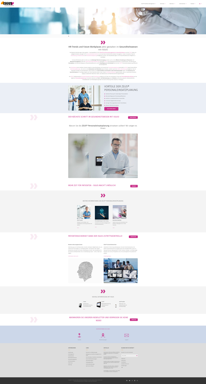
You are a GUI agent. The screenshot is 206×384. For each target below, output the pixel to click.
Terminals (162, 3)
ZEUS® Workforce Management (148, 3)
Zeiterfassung (74, 55)
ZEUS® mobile (80, 220)
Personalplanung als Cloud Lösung (101, 220)
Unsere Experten (133, 117)
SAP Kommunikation (71, 361)
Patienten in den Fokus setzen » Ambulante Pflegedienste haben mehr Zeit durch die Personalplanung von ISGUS (111, 367)
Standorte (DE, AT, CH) (125, 363)
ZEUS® (120, 63)
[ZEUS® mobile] (85, 212)
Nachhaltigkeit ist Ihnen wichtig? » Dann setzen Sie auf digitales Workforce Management (112, 371)
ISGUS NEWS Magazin (89, 360)
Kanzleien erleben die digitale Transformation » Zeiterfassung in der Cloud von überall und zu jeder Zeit (112, 362)
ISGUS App (70, 364)
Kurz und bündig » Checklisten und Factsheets (94, 357)
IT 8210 (84, 301)
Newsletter (134, 319)
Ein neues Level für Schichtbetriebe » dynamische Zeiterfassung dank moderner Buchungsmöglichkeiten (111, 357)
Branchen (172, 3)
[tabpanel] (85, 216)
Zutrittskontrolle (80, 55)
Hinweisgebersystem (89, 362)
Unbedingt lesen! (107, 256)
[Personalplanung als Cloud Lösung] (103, 213)
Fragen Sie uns (133, 236)
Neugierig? (134, 186)
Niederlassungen (103, 339)
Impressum (123, 358)
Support (126, 339)
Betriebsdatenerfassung (72, 357)
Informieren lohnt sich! (73, 256)
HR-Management (71, 354)
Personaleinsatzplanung (91, 55)
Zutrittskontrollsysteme (111, 72)
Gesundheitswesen (121, 52)
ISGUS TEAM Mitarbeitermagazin (91, 358)
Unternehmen (182, 3)
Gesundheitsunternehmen (92, 54)
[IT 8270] (98, 305)
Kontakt (192, 3)
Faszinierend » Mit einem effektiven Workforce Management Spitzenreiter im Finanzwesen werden (112, 353)
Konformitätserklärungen (90, 364)
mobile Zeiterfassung (121, 69)
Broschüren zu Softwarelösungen (91, 352)
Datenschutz (123, 360)
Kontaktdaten (123, 362)
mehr (78, 227)
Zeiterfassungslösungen (75, 69)
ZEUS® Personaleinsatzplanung (92, 61)
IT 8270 (102, 301)
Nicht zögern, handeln (111, 108)
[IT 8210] (80, 305)
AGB (122, 367)
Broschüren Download (117, 220)
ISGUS (130, 52)
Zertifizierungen (124, 365)
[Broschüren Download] (121, 212)
